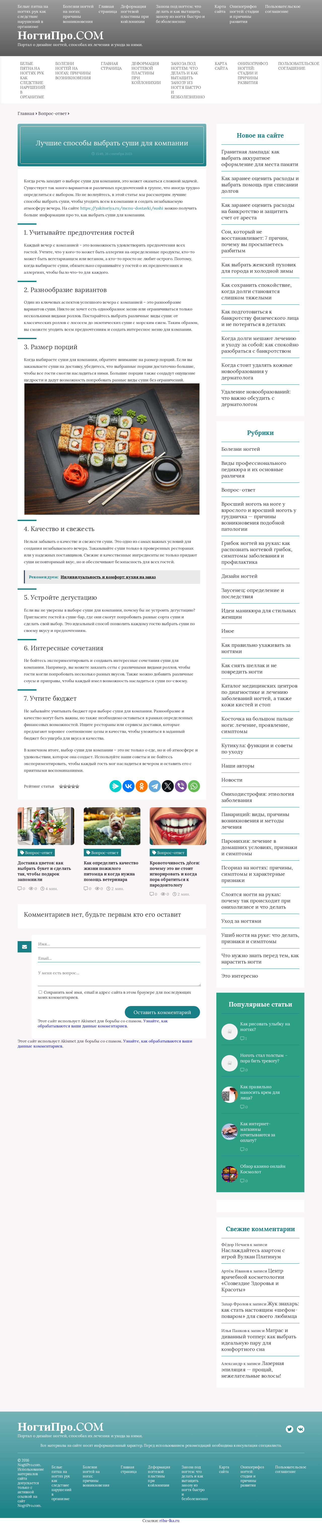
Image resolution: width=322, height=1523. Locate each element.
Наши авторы (237, 766)
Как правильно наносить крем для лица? (260, 1092)
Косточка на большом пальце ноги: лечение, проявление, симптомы (257, 724)
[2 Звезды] (65, 786)
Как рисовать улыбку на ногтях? (265, 1026)
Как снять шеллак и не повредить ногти (249, 668)
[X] (168, 786)
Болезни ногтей (240, 449)
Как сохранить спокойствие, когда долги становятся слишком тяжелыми (256, 291)
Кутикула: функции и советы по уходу (257, 748)
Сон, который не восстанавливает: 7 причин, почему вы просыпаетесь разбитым (254, 241)
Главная (26, 113)
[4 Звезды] (73, 786)
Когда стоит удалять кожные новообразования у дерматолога (257, 371)
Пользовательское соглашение (283, 9)
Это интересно (239, 976)
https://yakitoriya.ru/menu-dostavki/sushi (121, 208)
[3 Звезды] (69, 786)
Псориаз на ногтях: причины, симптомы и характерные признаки (257, 873)
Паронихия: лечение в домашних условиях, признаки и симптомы (259, 847)
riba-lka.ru (169, 1520)
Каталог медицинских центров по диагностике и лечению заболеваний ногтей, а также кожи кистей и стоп (259, 695)
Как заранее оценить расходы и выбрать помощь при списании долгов (260, 184)
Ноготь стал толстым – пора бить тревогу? (264, 1058)
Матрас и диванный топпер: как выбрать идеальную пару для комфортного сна (258, 1339)
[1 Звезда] (61, 786)
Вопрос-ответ (52, 113)
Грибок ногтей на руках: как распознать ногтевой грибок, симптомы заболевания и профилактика (256, 552)
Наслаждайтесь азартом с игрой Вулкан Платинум (253, 1253)
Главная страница (108, 9)
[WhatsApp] (194, 786)
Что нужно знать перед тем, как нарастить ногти (260, 958)
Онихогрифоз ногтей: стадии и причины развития (244, 14)
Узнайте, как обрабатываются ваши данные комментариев (103, 1023)
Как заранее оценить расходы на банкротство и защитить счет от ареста (257, 211)
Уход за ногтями (241, 921)
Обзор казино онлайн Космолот (263, 1169)
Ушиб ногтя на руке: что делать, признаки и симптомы (260, 938)
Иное (227, 631)
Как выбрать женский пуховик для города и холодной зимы (258, 267)
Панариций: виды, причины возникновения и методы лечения (255, 820)
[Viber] (181, 786)
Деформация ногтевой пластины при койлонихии (135, 14)
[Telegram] (155, 786)
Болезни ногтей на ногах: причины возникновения (78, 14)
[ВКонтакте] (129, 786)
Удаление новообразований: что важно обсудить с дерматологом (256, 397)
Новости (232, 780)
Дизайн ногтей (239, 576)
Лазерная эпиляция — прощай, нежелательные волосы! (252, 1369)
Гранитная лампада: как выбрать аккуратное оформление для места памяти (259, 157)
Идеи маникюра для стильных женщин (258, 613)
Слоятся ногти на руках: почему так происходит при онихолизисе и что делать (256, 900)
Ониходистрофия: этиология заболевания (257, 797)
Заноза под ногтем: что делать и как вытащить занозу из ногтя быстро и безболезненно (180, 14)
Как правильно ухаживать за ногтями (256, 648)
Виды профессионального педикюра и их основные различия (253, 469)
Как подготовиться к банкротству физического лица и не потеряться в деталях (260, 317)
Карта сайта (220, 9)
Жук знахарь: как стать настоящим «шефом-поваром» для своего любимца (260, 1309)
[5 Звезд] (77, 786)
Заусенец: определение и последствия (252, 593)
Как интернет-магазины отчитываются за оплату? (257, 1132)
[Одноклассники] (142, 786)
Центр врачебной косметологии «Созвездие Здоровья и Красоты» (252, 1280)
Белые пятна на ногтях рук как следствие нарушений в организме (33, 16)
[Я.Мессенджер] (115, 786)
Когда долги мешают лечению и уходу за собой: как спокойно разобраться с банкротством (260, 344)
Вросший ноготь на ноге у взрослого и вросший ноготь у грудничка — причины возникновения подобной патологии (258, 516)
